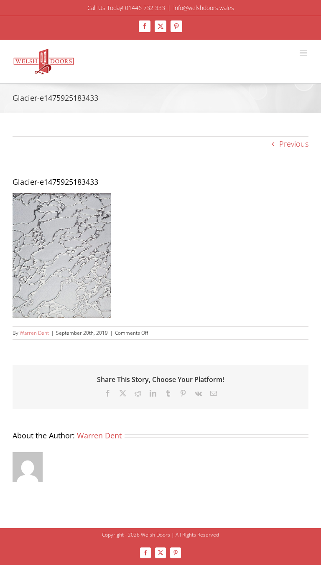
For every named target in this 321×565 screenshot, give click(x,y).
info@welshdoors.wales (203, 8)
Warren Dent (34, 332)
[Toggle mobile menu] (304, 52)
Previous (293, 144)
